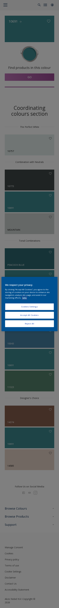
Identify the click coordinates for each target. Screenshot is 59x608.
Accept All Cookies (29, 315)
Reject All (29, 323)
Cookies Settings (29, 307)
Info (24, 298)
